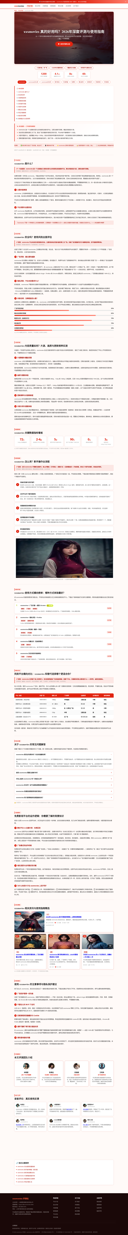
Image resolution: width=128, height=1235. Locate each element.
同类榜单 (98, 82)
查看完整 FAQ (65, 1153)
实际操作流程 (22, 104)
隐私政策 (99, 1201)
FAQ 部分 (86, 1125)
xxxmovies (22, 82)
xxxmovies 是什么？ (24, 92)
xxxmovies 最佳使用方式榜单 (26, 1179)
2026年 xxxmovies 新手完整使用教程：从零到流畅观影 (64, 917)
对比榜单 (68, 6)
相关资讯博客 (22, 115)
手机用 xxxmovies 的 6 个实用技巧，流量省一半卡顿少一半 (97, 955)
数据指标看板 (22, 101)
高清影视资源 (41, 1228)
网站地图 (77, 1214)
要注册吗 (81, 82)
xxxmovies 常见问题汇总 (25, 1182)
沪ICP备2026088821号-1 (48, 1232)
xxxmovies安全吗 (46, 82)
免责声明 (99, 1208)
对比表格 (85, 1109)
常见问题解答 (22, 112)
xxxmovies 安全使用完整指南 (26, 1166)
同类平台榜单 (22, 107)
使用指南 (53, 6)
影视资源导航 (16, 1228)
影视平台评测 (32, 1228)
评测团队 (106, 82)
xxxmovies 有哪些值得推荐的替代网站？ (29, 791)
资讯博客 (77, 1211)
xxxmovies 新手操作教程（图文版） (28, 1169)
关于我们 (76, 6)
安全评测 (37, 6)
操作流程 (69, 1109)
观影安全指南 (49, 1228)
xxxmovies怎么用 (33, 82)
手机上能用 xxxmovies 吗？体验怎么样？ (29, 779)
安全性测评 (21, 95)
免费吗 (73, 82)
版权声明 (99, 1211)
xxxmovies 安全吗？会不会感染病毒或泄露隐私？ (32, 785)
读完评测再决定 (65, 44)
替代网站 (57, 82)
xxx (19, 6)
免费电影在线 (24, 1228)
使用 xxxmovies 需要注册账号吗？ (27, 773)
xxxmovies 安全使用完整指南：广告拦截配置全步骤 (30, 955)
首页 (15, 10)
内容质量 (45, 6)
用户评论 (77, 1208)
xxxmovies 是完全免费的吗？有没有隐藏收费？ (31, 754)
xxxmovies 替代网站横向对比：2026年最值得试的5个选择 (64, 955)
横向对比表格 (22, 110)
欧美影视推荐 (57, 1228)
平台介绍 (30, 6)
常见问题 (60, 6)
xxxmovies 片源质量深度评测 (26, 1176)
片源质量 (65, 82)
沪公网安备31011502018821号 (64, 1232)
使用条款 (99, 1205)
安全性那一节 (20, 1125)
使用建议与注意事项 (24, 118)
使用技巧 (89, 82)
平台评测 (20, 10)
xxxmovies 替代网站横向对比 (26, 1172)
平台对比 (55, 1214)
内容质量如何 (22, 98)
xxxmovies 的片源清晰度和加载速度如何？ (30, 797)
